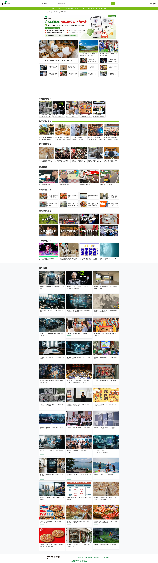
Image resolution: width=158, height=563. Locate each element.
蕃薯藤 (5, 3)
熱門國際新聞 (45, 144)
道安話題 (43, 166)
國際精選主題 (45, 210)
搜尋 (82, 8)
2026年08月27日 (43, 12)
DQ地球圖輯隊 (68, 8)
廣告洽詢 (108, 557)
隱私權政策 (96, 557)
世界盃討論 (102, 8)
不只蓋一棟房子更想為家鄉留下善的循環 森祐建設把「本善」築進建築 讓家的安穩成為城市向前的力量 (106, 429)
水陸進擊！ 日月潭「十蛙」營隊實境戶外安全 (105, 474)
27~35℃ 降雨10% (60, 12)
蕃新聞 (54, 8)
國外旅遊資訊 (45, 189)
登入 (151, 3)
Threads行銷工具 (91, 8)
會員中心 (84, 557)
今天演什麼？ (45, 240)
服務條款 (90, 557)
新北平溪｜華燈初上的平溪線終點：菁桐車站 (105, 544)
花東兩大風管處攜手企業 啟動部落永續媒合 (105, 380)
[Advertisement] (76, 87)
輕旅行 (60, 8)
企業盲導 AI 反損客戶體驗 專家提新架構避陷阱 (51, 451)
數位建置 (102, 557)
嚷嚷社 (77, 8)
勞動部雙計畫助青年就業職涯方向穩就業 (77, 333)
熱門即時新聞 (45, 98)
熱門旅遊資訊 (45, 121)
